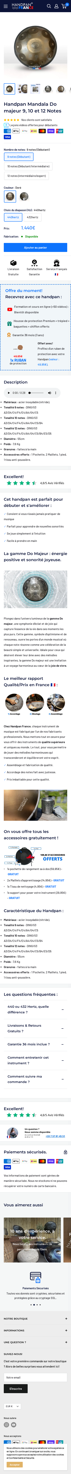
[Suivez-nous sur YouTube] (13, 1424)
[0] (64, 6)
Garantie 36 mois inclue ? (29, 1044)
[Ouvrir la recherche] (49, 6)
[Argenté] (24, 197)
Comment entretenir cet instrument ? (28, 1060)
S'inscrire (15, 1388)
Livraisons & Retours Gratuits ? (24, 1028)
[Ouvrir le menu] (6, 6)
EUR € (9, 1406)
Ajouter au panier (35, 247)
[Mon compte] (56, 6)
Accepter (15, 1464)
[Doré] (10, 197)
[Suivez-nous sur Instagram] (6, 1424)
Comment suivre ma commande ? (25, 1079)
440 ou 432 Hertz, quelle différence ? (28, 1009)
